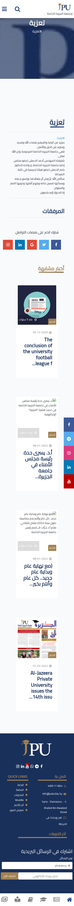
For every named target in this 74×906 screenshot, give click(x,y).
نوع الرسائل (65, 858)
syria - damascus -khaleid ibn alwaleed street (54, 806)
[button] (17, 8)
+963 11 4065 (55, 785)
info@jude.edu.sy (52, 793)
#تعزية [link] (61, 137)
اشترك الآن (9, 876)
